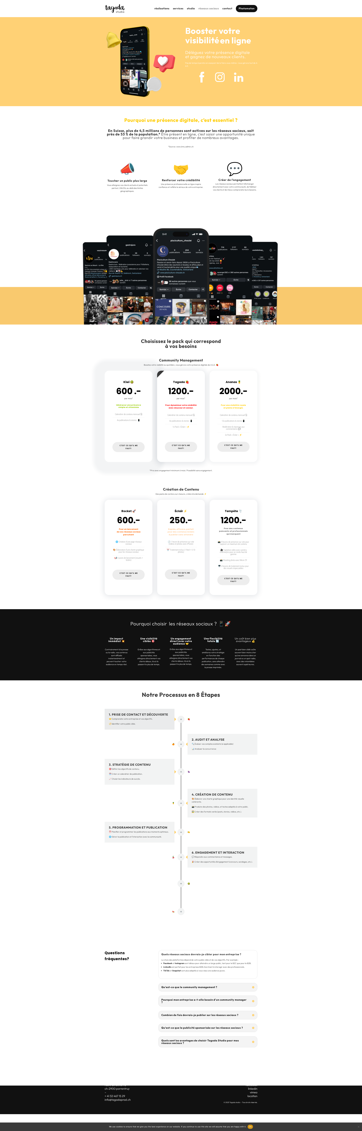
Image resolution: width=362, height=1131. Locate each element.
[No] (358, 1126)
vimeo (253, 1092)
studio (191, 8)
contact (227, 8)
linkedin (252, 1088)
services (178, 8)
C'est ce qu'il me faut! (128, 447)
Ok (250, 1126)
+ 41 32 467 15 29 (115, 1096)
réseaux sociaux (208, 8)
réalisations (161, 8)
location (252, 1096)
